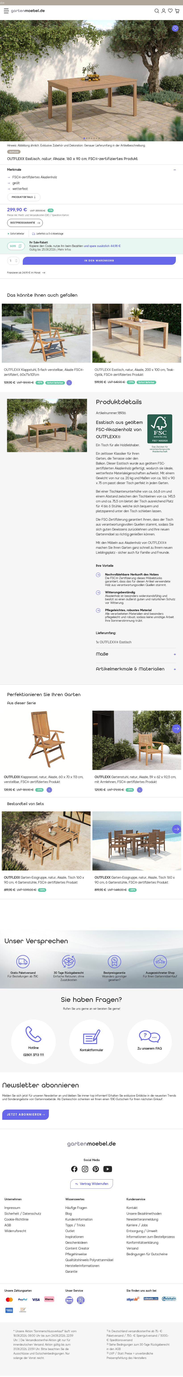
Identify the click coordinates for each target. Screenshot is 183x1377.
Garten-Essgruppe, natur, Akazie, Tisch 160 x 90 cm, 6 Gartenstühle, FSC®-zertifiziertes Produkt (135, 880)
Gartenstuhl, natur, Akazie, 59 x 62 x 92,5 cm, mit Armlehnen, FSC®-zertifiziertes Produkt (135, 779)
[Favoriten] (170, 11)
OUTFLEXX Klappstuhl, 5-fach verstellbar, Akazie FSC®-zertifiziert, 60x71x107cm (44, 372)
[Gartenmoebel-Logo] (91, 1144)
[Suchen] (157, 11)
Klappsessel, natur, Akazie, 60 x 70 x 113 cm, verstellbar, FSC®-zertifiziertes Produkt (43, 779)
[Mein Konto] (163, 11)
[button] (176, 728)
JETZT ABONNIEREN (24, 1114)
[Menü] (6, 11)
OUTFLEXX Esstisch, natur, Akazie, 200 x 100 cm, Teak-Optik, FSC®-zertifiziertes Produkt (134, 372)
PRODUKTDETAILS (22, 197)
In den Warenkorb (99, 260)
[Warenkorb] (177, 11)
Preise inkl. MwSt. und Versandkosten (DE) (38, 215)
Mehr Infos (64, 249)
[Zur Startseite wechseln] (29, 11)
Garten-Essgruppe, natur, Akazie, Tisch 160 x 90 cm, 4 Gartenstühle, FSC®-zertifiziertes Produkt (44, 880)
